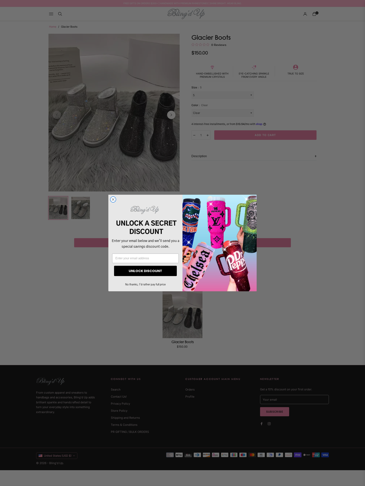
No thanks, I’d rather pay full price (145, 284)
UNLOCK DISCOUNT (145, 270)
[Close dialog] (113, 199)
